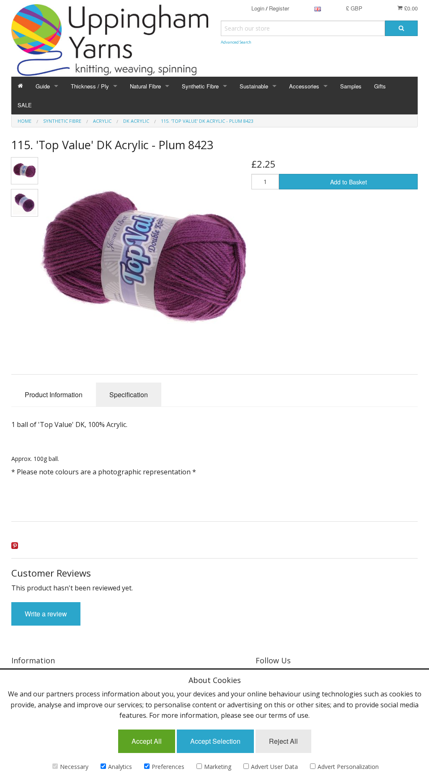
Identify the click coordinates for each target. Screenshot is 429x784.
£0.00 (410, 8)
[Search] (401, 28)
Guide (43, 86)
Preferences (168, 767)
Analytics (120, 767)
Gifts (380, 86)
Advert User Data (274, 767)
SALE (25, 105)
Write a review (46, 613)
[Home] (20, 86)
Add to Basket (348, 182)
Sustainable (254, 86)
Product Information (54, 394)
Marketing (217, 767)
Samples (351, 86)
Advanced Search (236, 42)
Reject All (283, 741)
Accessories (304, 86)
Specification (128, 394)
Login (257, 8)
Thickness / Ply (90, 86)
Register (279, 8)
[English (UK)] (317, 8)
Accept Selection (215, 741)
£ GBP (354, 8)
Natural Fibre (145, 86)
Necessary (74, 767)
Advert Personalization (348, 767)
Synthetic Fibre (200, 86)
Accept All (147, 741)
